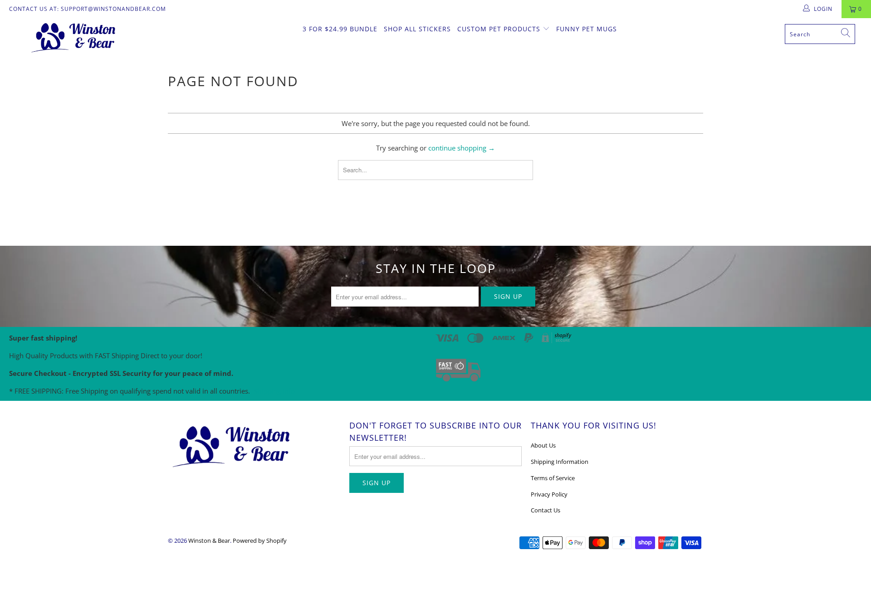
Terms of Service (553, 478)
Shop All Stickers (417, 28)
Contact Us (545, 510)
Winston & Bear (209, 540)
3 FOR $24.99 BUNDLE (340, 28)
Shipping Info (274, 390)
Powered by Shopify (260, 540)
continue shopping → (461, 147)
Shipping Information (559, 462)
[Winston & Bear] (74, 36)
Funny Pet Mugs (586, 28)
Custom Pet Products (500, 28)
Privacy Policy (549, 494)
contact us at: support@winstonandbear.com (87, 9)
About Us (543, 445)
